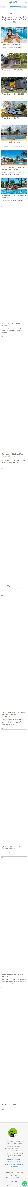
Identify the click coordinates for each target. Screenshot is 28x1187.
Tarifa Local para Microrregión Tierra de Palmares (12, 847)
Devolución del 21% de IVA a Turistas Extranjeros (12, 455)
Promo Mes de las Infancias (11, 44)
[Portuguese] (7, 1185)
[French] (5, 1185)
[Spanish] (10, 1185)
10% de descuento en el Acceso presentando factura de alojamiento (13, 714)
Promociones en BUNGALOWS (12, 70)
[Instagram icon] (12, 1181)
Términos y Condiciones (11, 1164)
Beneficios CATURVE (9, 1105)
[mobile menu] (26, 2)
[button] (24, 1183)
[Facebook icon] (14, 1181)
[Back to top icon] (14, 1125)
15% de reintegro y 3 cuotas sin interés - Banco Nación (13, 169)
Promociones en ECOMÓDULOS (13, 94)
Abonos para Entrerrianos (11, 142)
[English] (2, 1185)
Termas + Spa (6, 586)
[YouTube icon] (16, 1181)
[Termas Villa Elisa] (14, 2)
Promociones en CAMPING (11, 118)
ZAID (14, 1179)
